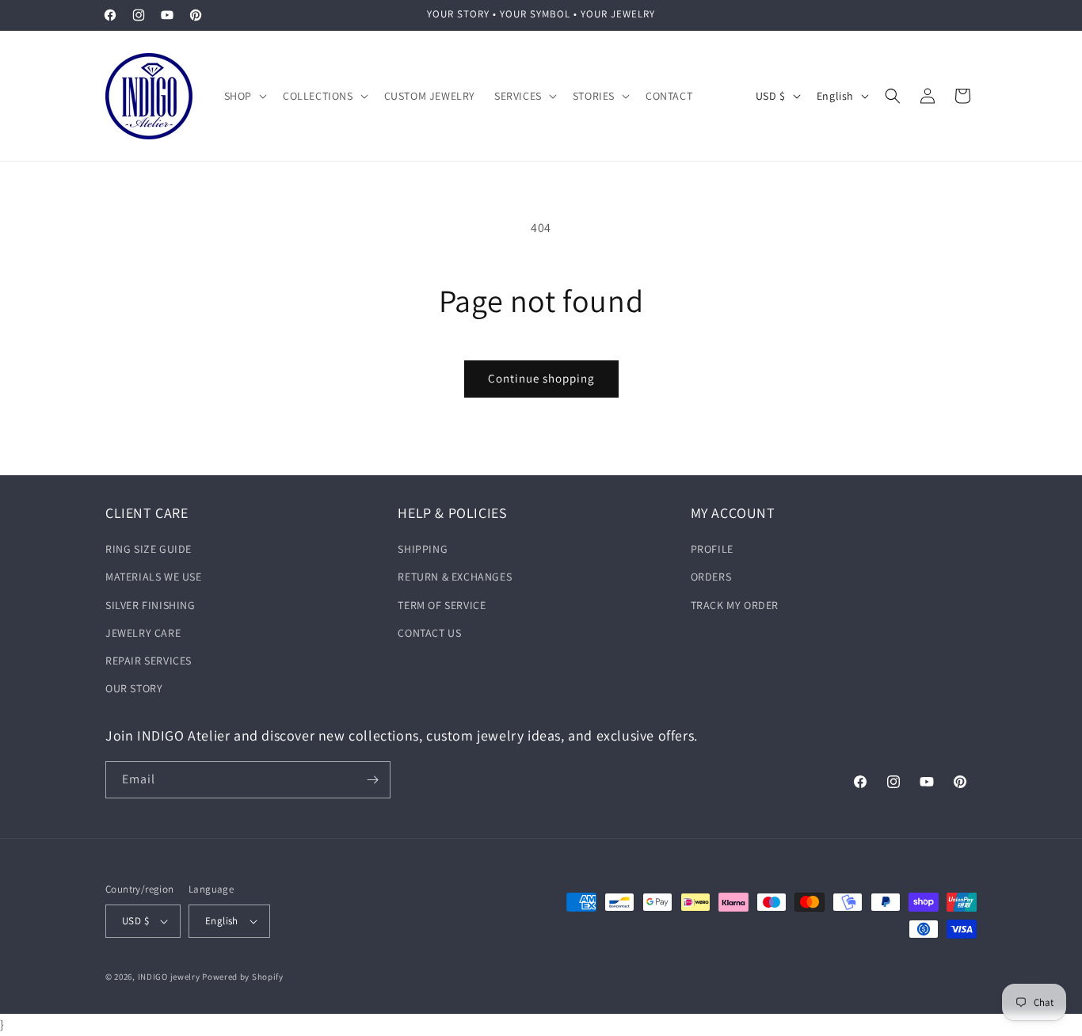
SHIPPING (423, 549)
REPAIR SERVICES (148, 660)
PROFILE (712, 549)
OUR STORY (133, 688)
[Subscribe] (372, 779)
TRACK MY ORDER (735, 605)
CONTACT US (429, 633)
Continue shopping (541, 378)
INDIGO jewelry (169, 976)
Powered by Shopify (243, 976)
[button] (244, 95)
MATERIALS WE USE (153, 576)
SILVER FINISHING (150, 605)
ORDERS (711, 576)
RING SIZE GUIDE (148, 549)
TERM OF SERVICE (442, 605)
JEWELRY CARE (143, 633)
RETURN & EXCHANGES (455, 576)
